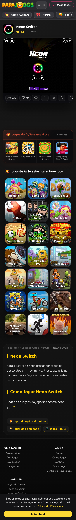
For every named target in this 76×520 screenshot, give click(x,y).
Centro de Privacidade (59, 471)
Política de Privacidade (50, 506)
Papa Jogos (13, 347)
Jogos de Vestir (16, 489)
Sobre (59, 453)
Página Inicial (12, 453)
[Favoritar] (36, 98)
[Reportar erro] (61, 98)
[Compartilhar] (45, 98)
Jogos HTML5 (56, 429)
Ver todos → (63, 134)
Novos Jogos (13, 462)
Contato (59, 462)
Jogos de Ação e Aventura (30, 134)
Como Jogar (59, 457)
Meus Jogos (64, 5)
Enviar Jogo (59, 466)
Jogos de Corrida (16, 493)
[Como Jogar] (53, 98)
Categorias (13, 466)
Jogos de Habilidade (24, 429)
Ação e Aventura (17, 14)
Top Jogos (12, 457)
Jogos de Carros (16, 484)
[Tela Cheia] (71, 98)
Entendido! (38, 513)
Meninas (44, 14)
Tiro (64, 14)
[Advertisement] (39, 115)
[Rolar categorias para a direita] (71, 14)
